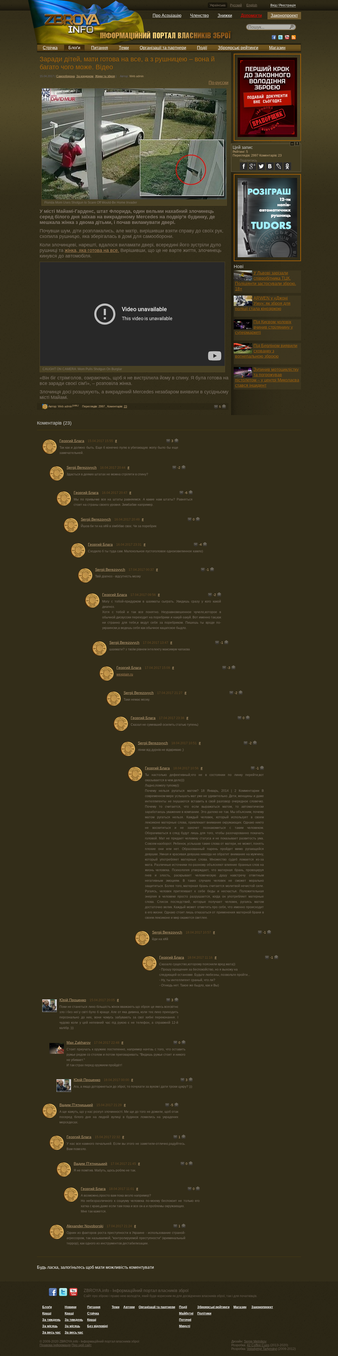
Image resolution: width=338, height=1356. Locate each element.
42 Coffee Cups (258, 1345)
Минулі (184, 1326)
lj (279, 166)
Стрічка (50, 47)
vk (270, 166)
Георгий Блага (71, 441)
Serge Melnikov (255, 1341)
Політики (204, 1313)
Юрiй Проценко (72, 1000)
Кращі (46, 1313)
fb (244, 166)
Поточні (185, 1320)
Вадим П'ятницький (76, 1105)
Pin (297, 143)
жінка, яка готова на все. (92, 250)
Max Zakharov (79, 1042)
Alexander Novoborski (85, 1226)
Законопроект (284, 15)
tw (261, 166)
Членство (199, 15)
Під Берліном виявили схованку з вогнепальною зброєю (266, 350)
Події (202, 47)
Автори (129, 1307)
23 (125, 406)
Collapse (292, 143)
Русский (236, 5)
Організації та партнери (163, 47)
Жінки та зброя (105, 76)
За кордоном (84, 76)
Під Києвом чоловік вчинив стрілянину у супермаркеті (264, 327)
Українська (218, 5)
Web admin (136, 76)
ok (287, 166)
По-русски (218, 82)
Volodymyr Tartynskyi (262, 1349)
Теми (124, 47)
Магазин (277, 47)
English (251, 5)
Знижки (225, 15)
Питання (99, 47)
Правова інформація (55, 1345)
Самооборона (65, 76)
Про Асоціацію (167, 15)
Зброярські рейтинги (238, 47)
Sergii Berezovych (82, 467)
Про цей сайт (82, 1345)
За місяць (50, 1326)
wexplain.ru (124, 674)
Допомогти (251, 15)
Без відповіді (97, 1326)
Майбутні (186, 1313)
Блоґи (74, 47)
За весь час (51, 1332)
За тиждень (51, 1320)
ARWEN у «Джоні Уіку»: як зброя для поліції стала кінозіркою (262, 303)
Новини (70, 1307)
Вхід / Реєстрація (283, 5)
